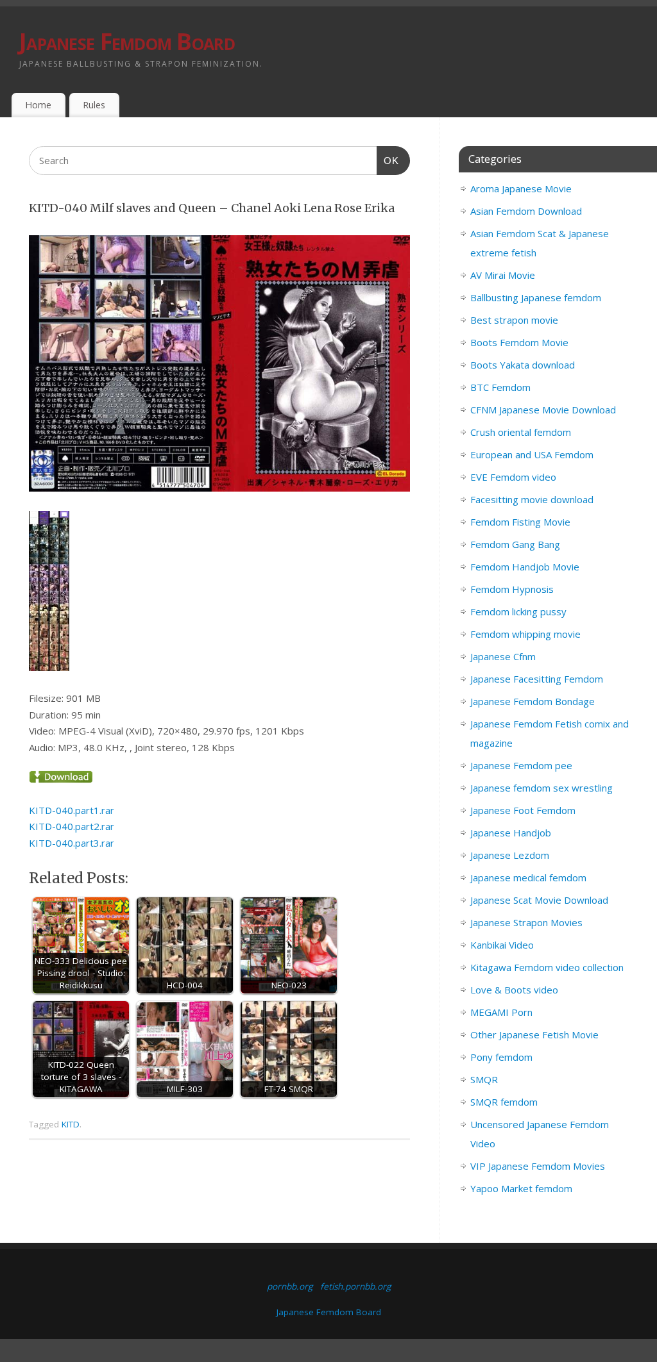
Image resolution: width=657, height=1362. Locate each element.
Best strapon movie (514, 319)
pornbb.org (289, 1286)
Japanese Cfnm (503, 656)
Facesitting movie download (531, 499)
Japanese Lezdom (509, 855)
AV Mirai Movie (502, 275)
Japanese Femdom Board (127, 41)
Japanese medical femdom (528, 877)
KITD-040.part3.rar (71, 842)
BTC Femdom (500, 387)
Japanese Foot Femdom (523, 810)
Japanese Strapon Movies (526, 922)
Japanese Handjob (510, 832)
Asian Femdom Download (526, 210)
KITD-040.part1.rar (71, 810)
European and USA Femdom (531, 454)
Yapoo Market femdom (521, 1188)
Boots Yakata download (522, 364)
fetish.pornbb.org (355, 1286)
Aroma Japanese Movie (521, 188)
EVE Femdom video (513, 476)
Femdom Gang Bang (515, 544)
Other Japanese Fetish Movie (534, 1034)
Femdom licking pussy (518, 611)
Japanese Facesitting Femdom (536, 678)
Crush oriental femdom (520, 432)
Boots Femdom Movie (519, 342)
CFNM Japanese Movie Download (543, 409)
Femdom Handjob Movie (524, 566)
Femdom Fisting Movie (520, 521)
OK (388, 160)
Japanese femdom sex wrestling (541, 787)
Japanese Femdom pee (521, 765)
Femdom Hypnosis (512, 589)
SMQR (484, 1079)
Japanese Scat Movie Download (539, 899)
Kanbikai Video (502, 944)
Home (38, 105)
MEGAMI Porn (501, 1012)
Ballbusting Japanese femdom (535, 297)
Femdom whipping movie (525, 633)
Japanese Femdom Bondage (532, 701)
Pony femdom (501, 1057)
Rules (94, 105)
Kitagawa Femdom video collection (547, 967)
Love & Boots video (514, 989)
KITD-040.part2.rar (71, 826)
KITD (71, 1124)
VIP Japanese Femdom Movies (537, 1165)
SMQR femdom (504, 1101)
